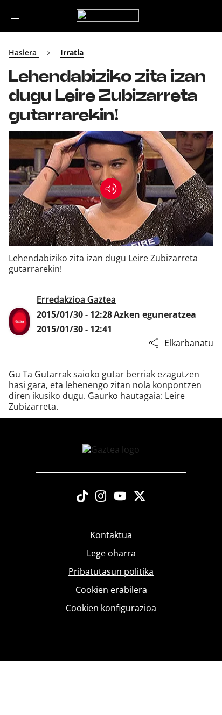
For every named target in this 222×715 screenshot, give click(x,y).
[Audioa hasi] (111, 188)
